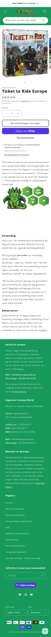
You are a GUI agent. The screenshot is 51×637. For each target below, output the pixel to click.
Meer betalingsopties (25, 137)
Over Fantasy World (15, 515)
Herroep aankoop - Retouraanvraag (22, 558)
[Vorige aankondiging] (5, 4)
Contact (9, 502)
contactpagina (19, 391)
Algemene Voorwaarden (17, 533)
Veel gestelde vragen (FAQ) (18, 521)
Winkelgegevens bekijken (16, 154)
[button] (5, 11)
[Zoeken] (43, 20)
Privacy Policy (12, 539)
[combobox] (25, 20)
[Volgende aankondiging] (46, 4)
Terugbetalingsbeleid (16, 552)
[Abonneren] (42, 575)
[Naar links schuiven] (20, 82)
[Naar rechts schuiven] (32, 82)
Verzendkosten (26, 101)
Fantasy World (20, 632)
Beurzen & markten (14, 509)
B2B (7, 527)
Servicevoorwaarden (15, 545)
